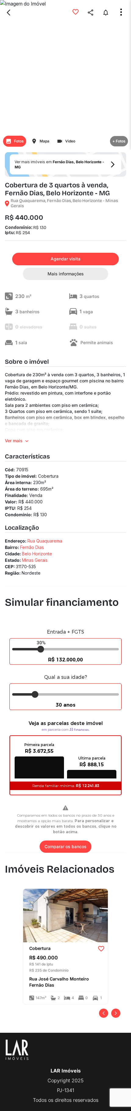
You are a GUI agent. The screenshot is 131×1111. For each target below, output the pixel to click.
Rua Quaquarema (44, 540)
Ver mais (14, 440)
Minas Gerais (35, 560)
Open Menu (121, 12)
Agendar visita (65, 258)
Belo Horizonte (37, 553)
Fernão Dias (32, 547)
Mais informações (66, 273)
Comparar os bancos (65, 846)
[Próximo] (115, 1013)
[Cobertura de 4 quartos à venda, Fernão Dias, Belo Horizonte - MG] (65, 915)
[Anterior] (103, 1013)
